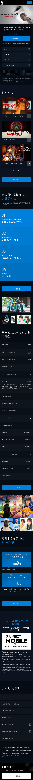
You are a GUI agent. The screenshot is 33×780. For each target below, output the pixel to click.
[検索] (24, 2)
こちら (28, 43)
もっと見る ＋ (16, 170)
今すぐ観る (16, 39)
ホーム (3, 770)
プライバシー (13, 770)
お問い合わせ (20, 770)
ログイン (29, 2)
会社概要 (7, 770)
